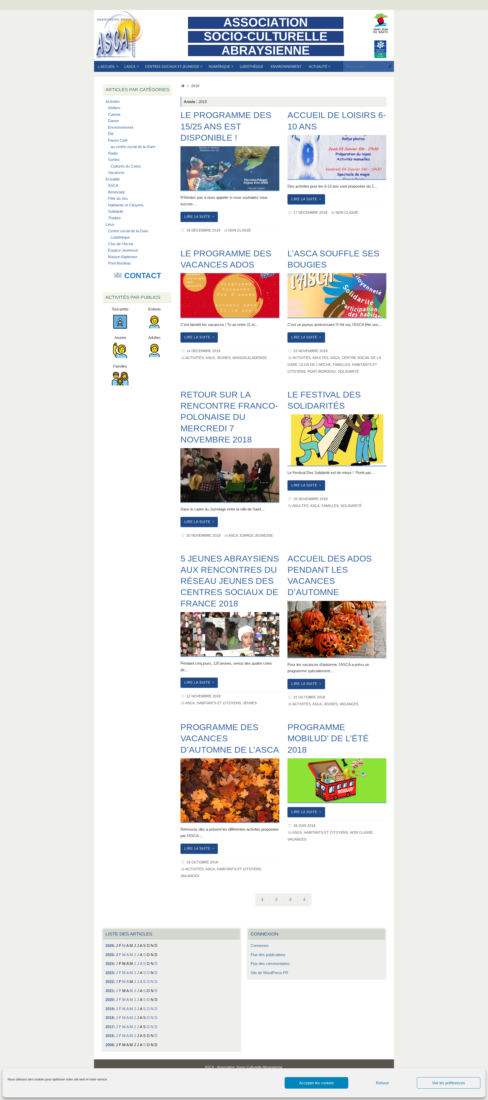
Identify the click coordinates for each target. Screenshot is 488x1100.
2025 (109, 955)
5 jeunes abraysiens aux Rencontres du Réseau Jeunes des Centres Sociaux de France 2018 (229, 581)
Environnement (120, 127)
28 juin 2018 (304, 826)
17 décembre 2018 (310, 213)
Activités (194, 358)
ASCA (210, 358)
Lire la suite (197, 217)
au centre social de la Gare (133, 146)
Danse (113, 121)
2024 (109, 963)
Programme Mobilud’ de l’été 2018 (328, 738)
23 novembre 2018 (310, 351)
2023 (109, 973)
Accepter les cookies (316, 1083)
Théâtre (114, 218)
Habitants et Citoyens (219, 703)
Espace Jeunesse (256, 535)
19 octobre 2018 (202, 862)
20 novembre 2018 (203, 535)
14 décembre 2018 (203, 351)
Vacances (349, 704)
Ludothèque (120, 237)
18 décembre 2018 (203, 230)
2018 (109, 1017)
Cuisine (114, 114)
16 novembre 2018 (310, 499)
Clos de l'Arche (315, 365)
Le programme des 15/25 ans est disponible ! (225, 126)
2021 (109, 991)
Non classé (239, 230)
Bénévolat (116, 192)
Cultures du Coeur (126, 166)
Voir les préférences (448, 1083)
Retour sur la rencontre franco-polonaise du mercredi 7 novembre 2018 (229, 417)
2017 (109, 1027)
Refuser (382, 1083)
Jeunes (224, 358)
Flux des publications (268, 955)
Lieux (109, 224)
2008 (109, 1045)
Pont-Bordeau (322, 371)
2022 (109, 981)
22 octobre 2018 (309, 697)
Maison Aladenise (250, 358)
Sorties (114, 159)
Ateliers (114, 108)
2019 (109, 1009)
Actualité (112, 179)
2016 (109, 1035)
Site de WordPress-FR (269, 973)
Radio (113, 153)
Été (111, 134)
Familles (341, 365)
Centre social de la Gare (128, 231)
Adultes (320, 358)
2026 (109, 945)
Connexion (259, 945)
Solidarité (348, 371)
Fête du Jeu (118, 198)
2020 (109, 999)
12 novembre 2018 (203, 696)
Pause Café (118, 140)
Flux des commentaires (270, 963)
